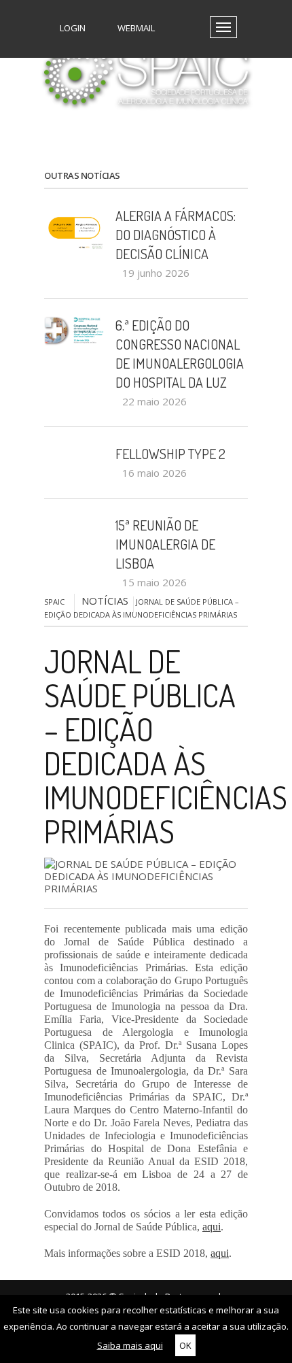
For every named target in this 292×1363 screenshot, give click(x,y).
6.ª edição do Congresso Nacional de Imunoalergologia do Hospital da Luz (179, 353)
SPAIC (54, 601)
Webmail (135, 28)
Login (72, 28)
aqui (211, 1226)
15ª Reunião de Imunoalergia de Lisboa (165, 544)
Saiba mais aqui (130, 1345)
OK (185, 1345)
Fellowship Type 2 (170, 453)
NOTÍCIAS (104, 600)
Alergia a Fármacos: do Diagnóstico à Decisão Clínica (175, 235)
